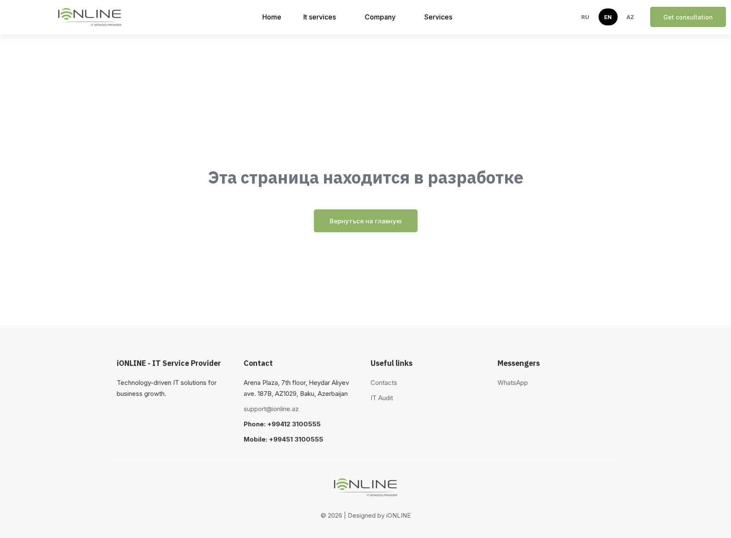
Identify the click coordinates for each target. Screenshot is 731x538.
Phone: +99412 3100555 (282, 424)
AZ (631, 17)
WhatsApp (512, 383)
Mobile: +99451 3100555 (283, 439)
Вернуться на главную (366, 221)
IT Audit (382, 398)
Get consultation (688, 17)
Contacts (384, 383)
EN (608, 17)
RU (585, 17)
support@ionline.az (271, 409)
